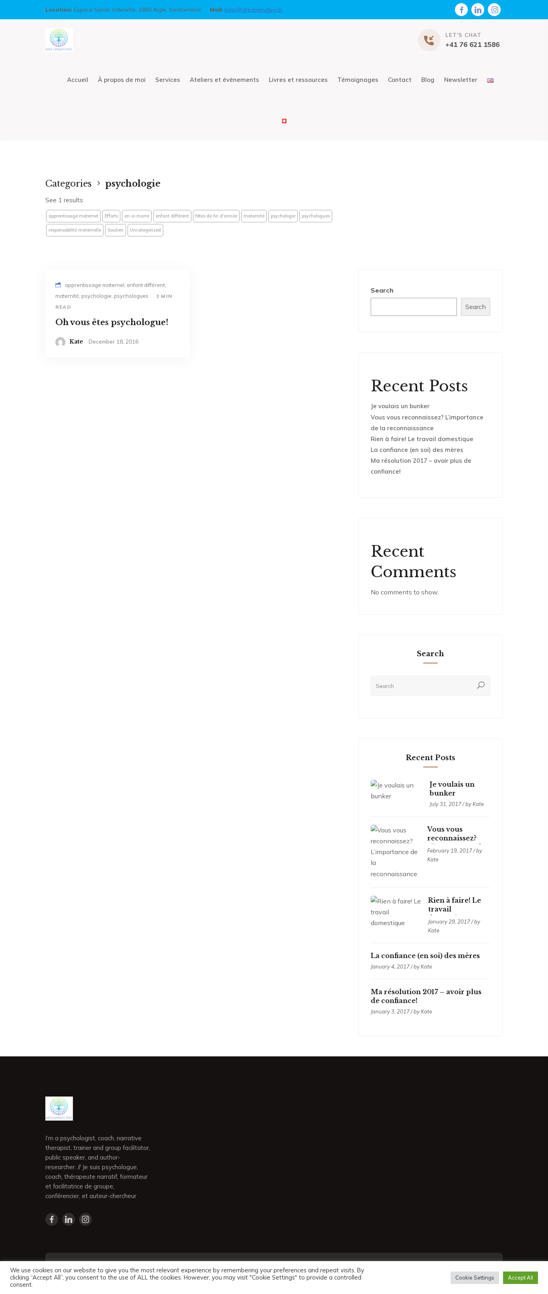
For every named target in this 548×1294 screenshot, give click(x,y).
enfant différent (172, 216)
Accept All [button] (520, 1277)
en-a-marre (136, 216)
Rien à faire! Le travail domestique (422, 439)
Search (382, 290)
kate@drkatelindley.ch (253, 9)
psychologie (283, 216)
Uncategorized (145, 230)
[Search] (481, 686)
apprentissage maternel (73, 216)
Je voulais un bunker (400, 406)
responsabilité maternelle (75, 230)
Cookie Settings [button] (474, 1277)
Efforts (111, 216)
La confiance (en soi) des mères (417, 450)
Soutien (116, 230)
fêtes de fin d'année (216, 216)
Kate (76, 341)
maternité (254, 216)
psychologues (316, 216)
